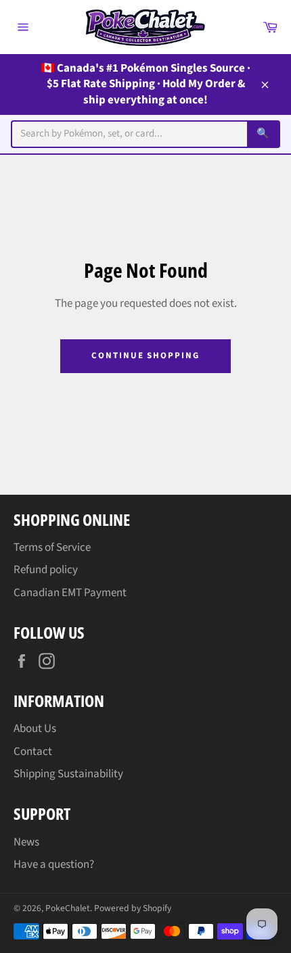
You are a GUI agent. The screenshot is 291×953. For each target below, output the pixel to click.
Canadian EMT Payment (70, 593)
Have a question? (54, 864)
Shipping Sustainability (68, 774)
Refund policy (46, 570)
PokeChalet (67, 908)
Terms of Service (52, 547)
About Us (35, 728)
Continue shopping (145, 355)
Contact (33, 751)
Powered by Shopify (132, 908)
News (26, 842)
